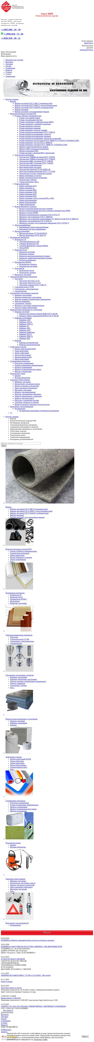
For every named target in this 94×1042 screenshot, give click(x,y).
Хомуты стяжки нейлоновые (26, 308)
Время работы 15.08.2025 (11, 998)
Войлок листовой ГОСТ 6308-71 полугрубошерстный (36, 105)
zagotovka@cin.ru (86, 50)
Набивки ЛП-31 (25, 334)
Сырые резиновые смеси (29, 182)
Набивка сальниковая (23, 318)
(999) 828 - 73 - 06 (13, 34)
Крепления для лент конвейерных (32, 229)
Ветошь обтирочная (22, 378)
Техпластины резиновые (24, 155)
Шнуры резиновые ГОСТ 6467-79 (32, 235)
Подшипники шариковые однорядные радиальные (39, 411)
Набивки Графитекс (27, 332)
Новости (9, 70)
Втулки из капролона (27, 260)
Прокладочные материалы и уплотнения (26, 310)
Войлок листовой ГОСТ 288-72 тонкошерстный (33, 103)
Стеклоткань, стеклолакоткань (27, 289)
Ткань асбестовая (21, 351)
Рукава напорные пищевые (30, 128)
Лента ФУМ (24, 248)
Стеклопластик (21, 291)
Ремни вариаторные (27, 204)
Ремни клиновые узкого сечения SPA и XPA (36, 198)
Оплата (8, 66)
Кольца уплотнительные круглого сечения (36, 209)
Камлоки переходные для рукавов (28, 297)
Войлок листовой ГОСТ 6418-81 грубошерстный (34, 107)
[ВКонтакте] (6, 1030)
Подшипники (20, 409)
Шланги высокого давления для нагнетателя (32, 404)
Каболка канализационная (29, 345)
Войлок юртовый (21, 110)
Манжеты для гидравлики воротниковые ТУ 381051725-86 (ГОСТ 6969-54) (48, 219)
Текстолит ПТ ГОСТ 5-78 (29, 281)
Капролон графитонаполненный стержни (35, 258)
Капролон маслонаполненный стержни (34, 256)
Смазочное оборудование (20, 380)
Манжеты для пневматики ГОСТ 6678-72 (35, 221)
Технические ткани (17, 374)
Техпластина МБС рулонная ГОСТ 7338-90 (36, 163)
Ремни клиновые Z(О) (28, 186)
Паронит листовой (22, 312)
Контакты (9, 62)
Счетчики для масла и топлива (27, 402)
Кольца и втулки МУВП (28, 213)
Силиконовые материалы (20, 361)
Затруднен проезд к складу (11, 988)
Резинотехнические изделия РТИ (23, 114)
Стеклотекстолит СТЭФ (24, 287)
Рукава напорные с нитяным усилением (35, 124)
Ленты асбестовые (22, 353)
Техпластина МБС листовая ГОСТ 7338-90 (36, 161)
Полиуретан (19, 268)
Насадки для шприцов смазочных (28, 394)
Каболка (18, 341)
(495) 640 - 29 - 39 (11, 29)
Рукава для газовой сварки (29, 118)
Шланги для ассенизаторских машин (33, 147)
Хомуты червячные (22, 301)
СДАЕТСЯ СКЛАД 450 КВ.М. (13, 959)
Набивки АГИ (24, 320)
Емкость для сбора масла (24, 398)
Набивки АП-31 (25, 322)
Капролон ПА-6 (21, 250)
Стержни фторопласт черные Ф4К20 (33, 246)
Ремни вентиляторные (28, 200)
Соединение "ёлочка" (23, 303)
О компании (10, 68)
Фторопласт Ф (20, 239)
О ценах (9, 72)
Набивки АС (24, 326)
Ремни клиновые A (26, 188)
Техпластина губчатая (27, 180)
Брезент (18, 376)
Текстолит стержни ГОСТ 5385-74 (32, 285)
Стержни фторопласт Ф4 (29, 244)
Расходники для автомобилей (21, 407)
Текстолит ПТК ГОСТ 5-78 (30, 283)
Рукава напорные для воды (29, 126)
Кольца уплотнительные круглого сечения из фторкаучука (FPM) (44, 211)
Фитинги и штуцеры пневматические (29, 305)
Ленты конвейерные (23, 225)
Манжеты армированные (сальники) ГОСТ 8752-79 (39, 215)
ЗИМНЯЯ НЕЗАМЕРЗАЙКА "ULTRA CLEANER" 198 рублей (26, 975)
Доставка (9, 64)
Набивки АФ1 (24, 328)
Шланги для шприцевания (25, 392)
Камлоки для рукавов (23, 295)
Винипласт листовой (23, 275)
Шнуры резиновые (22, 231)
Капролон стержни (26, 254)
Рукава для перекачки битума (30, 120)
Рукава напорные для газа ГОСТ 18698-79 (35, 143)
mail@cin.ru (88, 43)
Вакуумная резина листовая (30, 167)
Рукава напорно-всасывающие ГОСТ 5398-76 (37, 132)
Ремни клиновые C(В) (28, 192)
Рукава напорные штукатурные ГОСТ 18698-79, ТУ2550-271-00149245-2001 (49, 140)
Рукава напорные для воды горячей (33, 130)
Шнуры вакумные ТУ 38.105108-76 (33, 233)
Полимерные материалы (19, 237)
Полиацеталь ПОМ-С (23, 262)
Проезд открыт (7, 982)
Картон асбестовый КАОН (25, 349)
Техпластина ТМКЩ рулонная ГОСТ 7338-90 (37, 159)
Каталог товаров (12, 99)
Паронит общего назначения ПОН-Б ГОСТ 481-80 (39, 316)
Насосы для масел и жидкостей (27, 386)
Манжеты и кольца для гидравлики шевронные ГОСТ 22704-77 (44, 223)
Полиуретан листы (26, 270)
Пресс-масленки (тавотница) (26, 388)
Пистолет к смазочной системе (27, 400)
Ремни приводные (22, 184)
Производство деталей (14, 60)
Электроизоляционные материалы (23, 277)
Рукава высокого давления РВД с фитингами (37, 153)
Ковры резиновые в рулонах (30, 176)
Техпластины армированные (30, 165)
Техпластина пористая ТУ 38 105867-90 (34, 169)
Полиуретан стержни (27, 272)
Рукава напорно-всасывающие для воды (35, 134)
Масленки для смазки (23, 390)
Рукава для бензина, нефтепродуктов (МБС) (36, 122)
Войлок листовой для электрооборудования (32, 112)
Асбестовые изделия (18, 347)
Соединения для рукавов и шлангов (24, 293)
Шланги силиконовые (23, 367)
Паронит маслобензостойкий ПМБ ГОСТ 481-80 (38, 314)
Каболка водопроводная (28, 343)
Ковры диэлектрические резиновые (33, 178)
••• (11, 413)
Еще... (12, 562)
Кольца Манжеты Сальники (26, 206)
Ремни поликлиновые (27, 202)
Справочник (10, 76)
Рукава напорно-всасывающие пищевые (35, 136)
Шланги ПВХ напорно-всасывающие (34, 149)
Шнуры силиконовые (23, 371)
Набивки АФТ (25, 330)
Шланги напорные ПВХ (28, 151)
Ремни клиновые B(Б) (27, 190)
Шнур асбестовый (22, 359)
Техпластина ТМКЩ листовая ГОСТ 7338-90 (37, 157)
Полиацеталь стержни (28, 264)
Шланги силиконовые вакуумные (28, 369)
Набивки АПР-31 (26, 324)
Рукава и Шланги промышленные (28, 116)
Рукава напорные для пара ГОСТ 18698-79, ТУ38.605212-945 (43, 145)
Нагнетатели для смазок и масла (27, 384)
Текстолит (19, 279)
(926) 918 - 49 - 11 (10, 38)
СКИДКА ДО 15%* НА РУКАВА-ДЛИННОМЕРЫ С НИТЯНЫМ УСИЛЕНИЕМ (33, 1006)
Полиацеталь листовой (28, 266)
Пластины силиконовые (24, 363)
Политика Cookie (40, 1040)
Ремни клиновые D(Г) (28, 194)
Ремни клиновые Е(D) (28, 196)
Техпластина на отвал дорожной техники (35, 173)
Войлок (13, 101)
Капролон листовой (27, 252)
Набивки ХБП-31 (26, 336)
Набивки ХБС (24, 338)
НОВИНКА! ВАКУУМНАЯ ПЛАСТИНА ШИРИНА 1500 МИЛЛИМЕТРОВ (31, 946)
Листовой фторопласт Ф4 (29, 242)
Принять (85, 1036)
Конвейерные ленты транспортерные (33, 227)
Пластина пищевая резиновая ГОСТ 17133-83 (37, 171)
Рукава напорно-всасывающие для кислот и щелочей (40, 138)
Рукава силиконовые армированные (29, 365)
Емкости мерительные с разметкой (28, 396)
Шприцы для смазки (23, 382)
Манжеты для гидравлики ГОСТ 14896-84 (35, 217)
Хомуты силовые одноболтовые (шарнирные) (33, 299)
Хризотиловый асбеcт (23, 357)
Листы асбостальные (23, 355)
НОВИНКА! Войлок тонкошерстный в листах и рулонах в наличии (27, 940)
